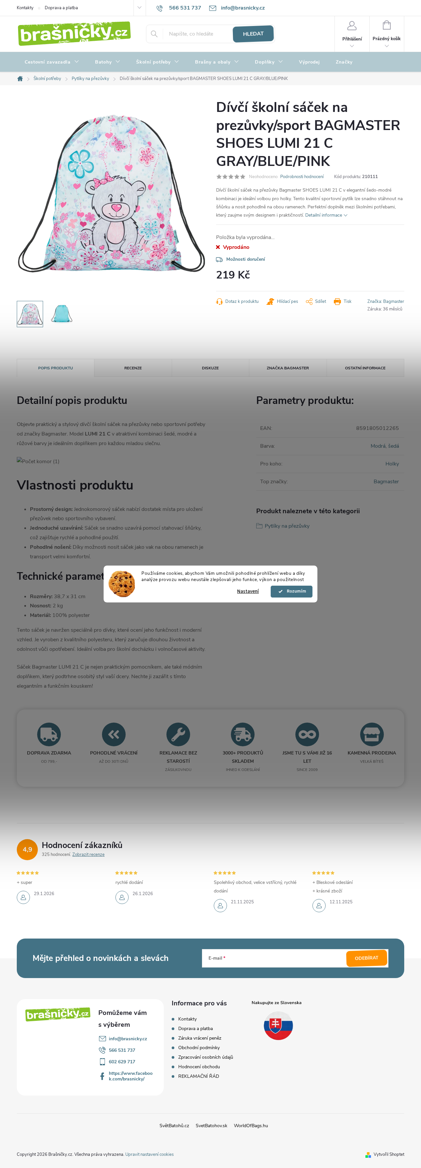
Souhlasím (295, 591)
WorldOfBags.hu (251, 1126)
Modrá (378, 446)
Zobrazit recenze (88, 855)
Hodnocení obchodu (199, 1067)
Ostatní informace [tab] (365, 368)
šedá (393, 446)
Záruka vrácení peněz (199, 1038)
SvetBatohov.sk (211, 1126)
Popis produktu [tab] (55, 368)
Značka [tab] (288, 368)
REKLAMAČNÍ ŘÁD (198, 1076)
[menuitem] (52, 62)
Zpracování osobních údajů (205, 1057)
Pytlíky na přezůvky (287, 526)
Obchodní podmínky (199, 1048)
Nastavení (248, 591)
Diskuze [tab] (210, 368)
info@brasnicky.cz (128, 1039)
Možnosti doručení (245, 259)
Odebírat (367, 958)
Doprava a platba (61, 8)
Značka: (385, 302)
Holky (392, 463)
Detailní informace (323, 215)
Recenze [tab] (133, 368)
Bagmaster (386, 481)
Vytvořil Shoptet (389, 1154)
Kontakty (25, 8)
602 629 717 (122, 1062)
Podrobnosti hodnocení (302, 176)
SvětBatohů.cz (174, 1126)
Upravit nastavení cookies (149, 1154)
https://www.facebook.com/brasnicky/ (131, 1076)
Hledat (253, 34)
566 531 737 (122, 1050)
